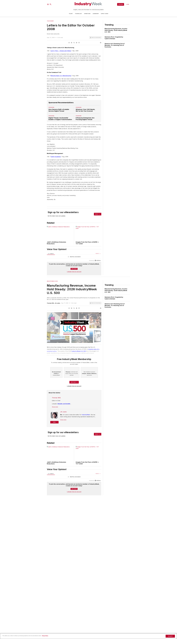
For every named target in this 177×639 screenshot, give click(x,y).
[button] (48, 4)
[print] (100, 42)
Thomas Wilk (50, 303)
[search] (51, 4)
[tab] (51, 253)
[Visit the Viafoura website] (98, 260)
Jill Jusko (57, 303)
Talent (71, 13)
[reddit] (76, 42)
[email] (79, 42)
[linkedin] (71, 42)
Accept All (170, 636)
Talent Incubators (55, 156)
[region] (74, 257)
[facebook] (69, 42)
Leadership (96, 13)
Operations (87, 13)
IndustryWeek (86, 414)
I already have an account (74, 271)
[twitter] (74, 42)
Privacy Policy (45, 635)
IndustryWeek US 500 (52, 281)
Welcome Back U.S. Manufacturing (60, 75)
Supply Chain (104, 13)
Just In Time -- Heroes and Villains (60, 50)
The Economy (50, 20)
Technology (78, 13)
